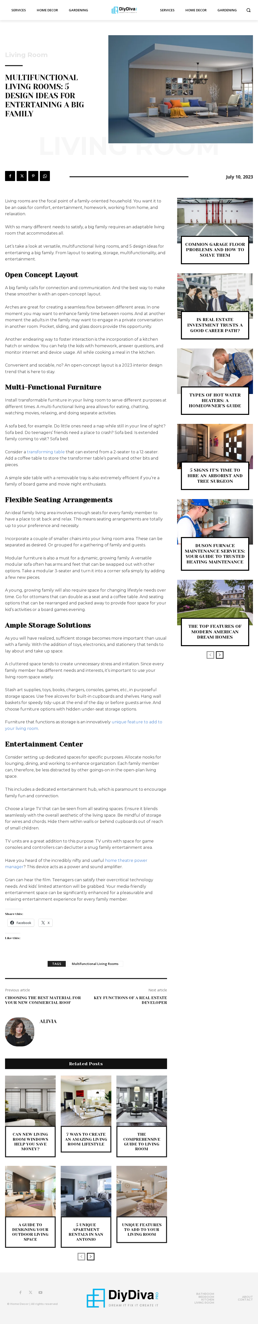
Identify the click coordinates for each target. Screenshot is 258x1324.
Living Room (26, 55)
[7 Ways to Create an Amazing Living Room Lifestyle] (86, 1101)
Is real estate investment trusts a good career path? (215, 325)
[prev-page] (81, 1256)
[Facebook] (10, 176)
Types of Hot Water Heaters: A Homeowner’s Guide (215, 400)
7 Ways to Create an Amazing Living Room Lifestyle (86, 1139)
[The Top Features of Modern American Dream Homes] (215, 602)
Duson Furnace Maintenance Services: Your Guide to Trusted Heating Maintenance (215, 553)
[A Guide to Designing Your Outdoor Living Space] (30, 1191)
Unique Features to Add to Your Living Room (142, 1229)
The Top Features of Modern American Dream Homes (215, 632)
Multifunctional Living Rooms (95, 963)
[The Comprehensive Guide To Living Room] (141, 1101)
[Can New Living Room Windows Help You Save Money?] (30, 1101)
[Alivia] (19, 1031)
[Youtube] (40, 1293)
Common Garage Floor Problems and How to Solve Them (215, 250)
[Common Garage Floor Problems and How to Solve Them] (215, 220)
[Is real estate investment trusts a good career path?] (215, 296)
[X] (22, 176)
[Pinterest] (33, 176)
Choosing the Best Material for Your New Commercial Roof (43, 1000)
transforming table (46, 452)
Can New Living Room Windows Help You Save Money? (30, 1141)
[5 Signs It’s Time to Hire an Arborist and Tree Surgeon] (215, 446)
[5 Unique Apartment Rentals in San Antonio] (86, 1191)
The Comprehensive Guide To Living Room (141, 1141)
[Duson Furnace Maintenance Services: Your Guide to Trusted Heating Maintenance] (215, 522)
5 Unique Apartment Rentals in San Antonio (86, 1232)
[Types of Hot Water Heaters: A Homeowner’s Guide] (215, 371)
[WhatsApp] (45, 176)
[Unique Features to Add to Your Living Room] (141, 1191)
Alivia (48, 1021)
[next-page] (90, 1256)
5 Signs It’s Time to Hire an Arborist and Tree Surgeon (215, 475)
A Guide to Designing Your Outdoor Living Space (30, 1232)
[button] (248, 10)
